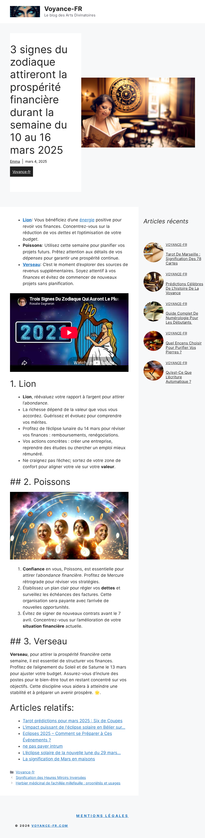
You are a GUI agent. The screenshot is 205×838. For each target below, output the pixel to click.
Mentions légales (102, 816)
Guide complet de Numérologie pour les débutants (182, 318)
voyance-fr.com (50, 826)
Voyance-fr (21, 171)
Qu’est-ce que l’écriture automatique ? (179, 377)
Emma (15, 161)
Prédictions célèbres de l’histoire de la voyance (184, 288)
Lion (27, 219)
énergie (87, 219)
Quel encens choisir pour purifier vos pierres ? (184, 347)
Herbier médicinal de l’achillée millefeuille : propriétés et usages (68, 783)
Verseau (31, 264)
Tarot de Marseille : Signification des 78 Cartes (183, 259)
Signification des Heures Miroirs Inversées (51, 777)
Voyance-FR (63, 8)
